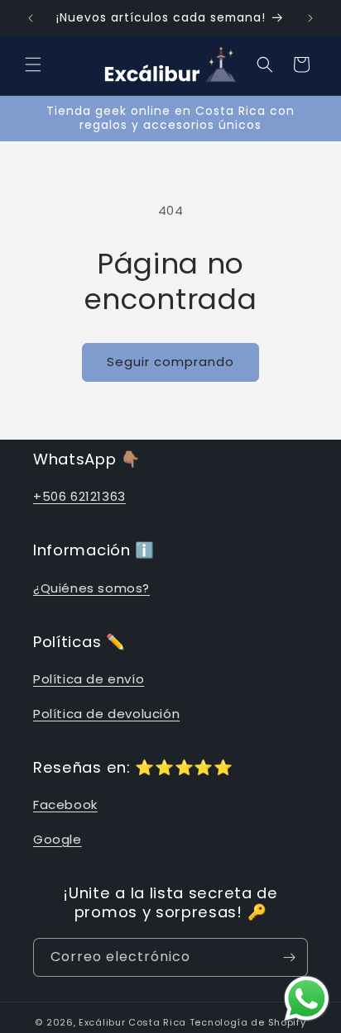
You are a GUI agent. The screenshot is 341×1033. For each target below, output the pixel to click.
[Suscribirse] (289, 957)
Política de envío (88, 679)
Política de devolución (106, 713)
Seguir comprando (170, 361)
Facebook (65, 804)
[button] (33, 64)
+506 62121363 (79, 496)
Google (57, 839)
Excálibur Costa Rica (134, 1022)
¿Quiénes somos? (91, 588)
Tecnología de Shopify (248, 1022)
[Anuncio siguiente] (310, 18)
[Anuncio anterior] (30, 18)
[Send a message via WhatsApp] (307, 999)
